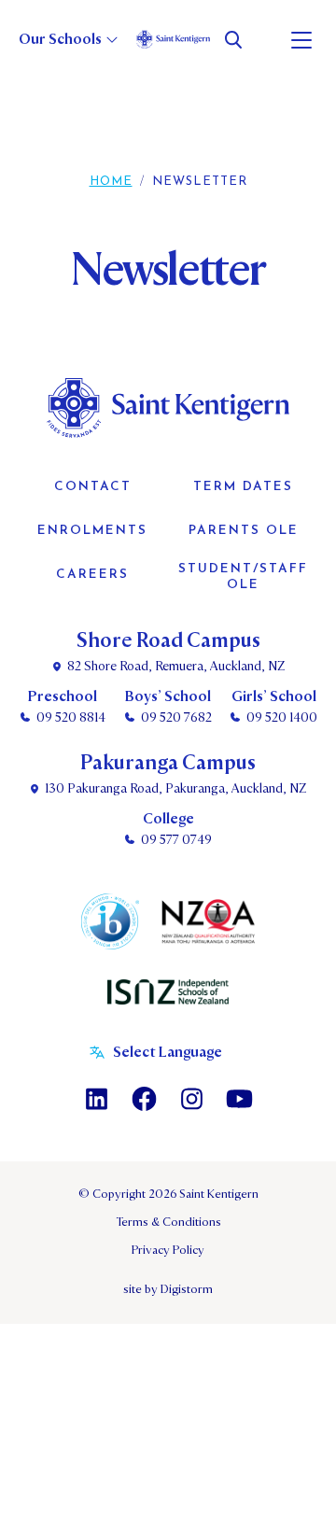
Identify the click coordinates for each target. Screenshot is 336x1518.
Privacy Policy (168, 1250)
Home (111, 182)
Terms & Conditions (168, 1222)
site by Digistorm (168, 1289)
